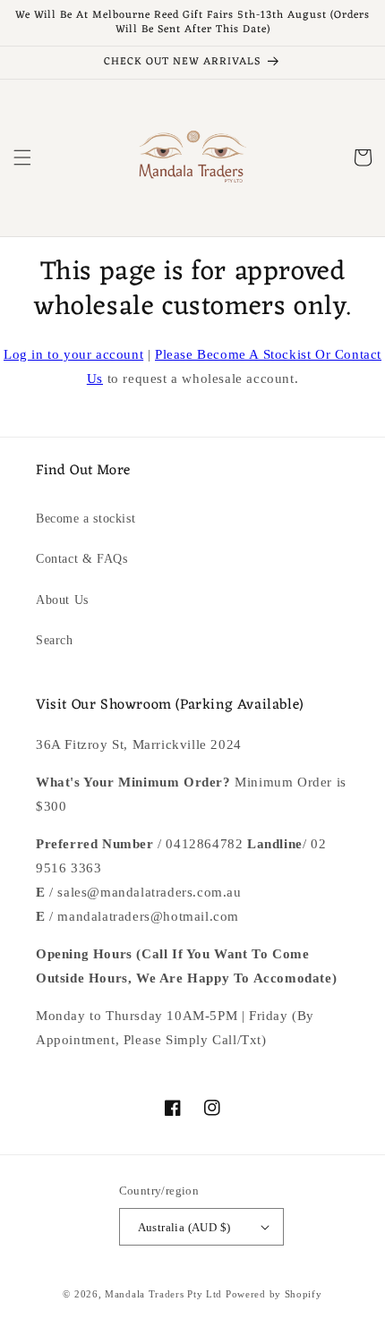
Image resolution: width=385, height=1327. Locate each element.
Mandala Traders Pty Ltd (163, 1294)
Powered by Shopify (274, 1294)
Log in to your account (73, 354)
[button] (22, 157)
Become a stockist (85, 518)
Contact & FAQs (81, 559)
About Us (62, 600)
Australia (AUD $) (184, 1227)
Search (54, 640)
